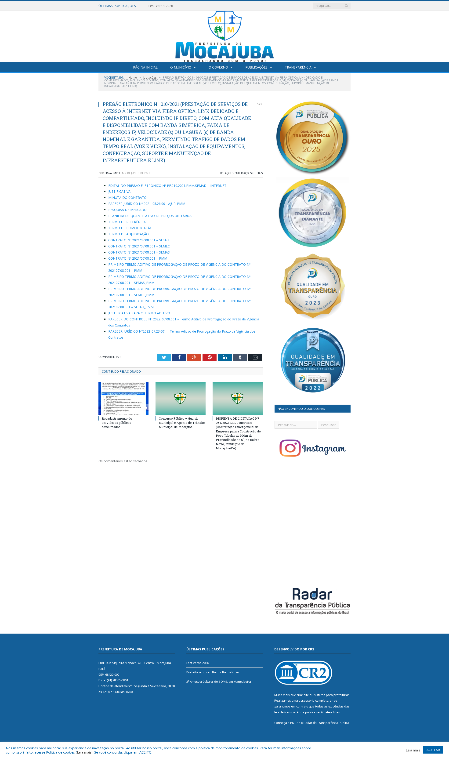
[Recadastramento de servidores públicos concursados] (123, 398)
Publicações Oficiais (249, 173)
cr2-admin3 (112, 173)
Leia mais (84, 752)
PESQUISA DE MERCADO (127, 209)
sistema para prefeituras (332, 695)
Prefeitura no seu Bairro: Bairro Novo (176, 6)
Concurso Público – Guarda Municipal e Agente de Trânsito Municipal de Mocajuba (182, 422)
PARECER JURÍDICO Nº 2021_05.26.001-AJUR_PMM (146, 203)
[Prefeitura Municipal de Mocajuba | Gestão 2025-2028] (224, 35)
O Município (180, 67)
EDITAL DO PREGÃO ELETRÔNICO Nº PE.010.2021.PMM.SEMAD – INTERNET (167, 185)
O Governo (218, 67)
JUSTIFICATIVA (119, 191)
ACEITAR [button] (433, 749)
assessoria (307, 700)
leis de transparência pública (294, 712)
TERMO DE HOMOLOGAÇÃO (130, 228)
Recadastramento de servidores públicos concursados (117, 422)
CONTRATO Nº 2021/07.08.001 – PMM (137, 258)
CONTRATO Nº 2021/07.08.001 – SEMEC (139, 246)
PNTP (294, 723)
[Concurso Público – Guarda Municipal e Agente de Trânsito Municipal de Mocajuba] (181, 398)
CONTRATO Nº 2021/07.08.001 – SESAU (138, 240)
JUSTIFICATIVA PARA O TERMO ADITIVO (139, 313)
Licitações (226, 173)
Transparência (298, 67)
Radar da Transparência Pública (326, 723)
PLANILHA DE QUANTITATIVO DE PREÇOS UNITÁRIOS (150, 216)
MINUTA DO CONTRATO (127, 197)
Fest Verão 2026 (197, 663)
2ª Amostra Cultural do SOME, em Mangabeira (218, 681)
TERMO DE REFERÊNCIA (127, 222)
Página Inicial (145, 67)
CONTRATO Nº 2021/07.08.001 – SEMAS (139, 252)
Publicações (256, 67)
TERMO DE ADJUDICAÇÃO (128, 234)
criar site (303, 695)
